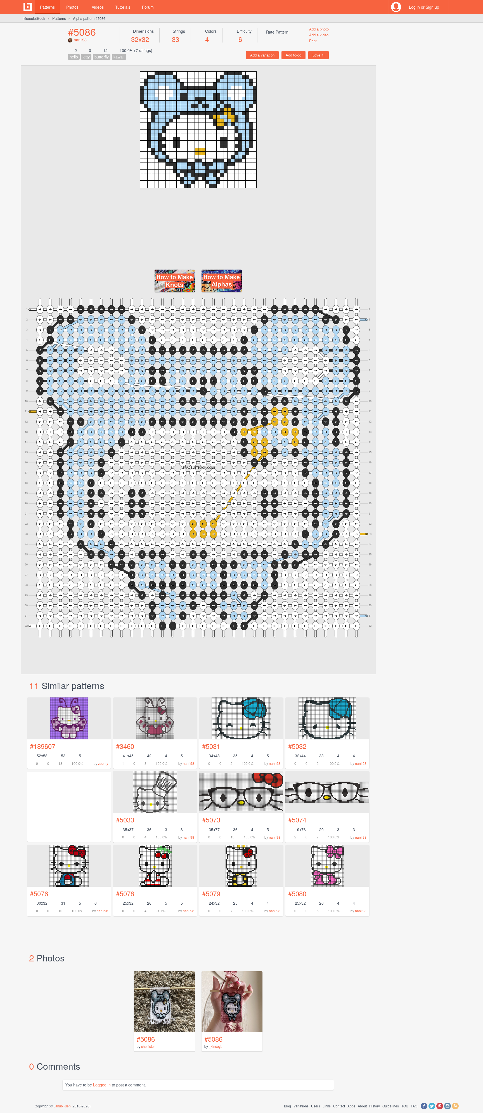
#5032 (297, 746)
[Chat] (455, 7)
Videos (98, 7)
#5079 (211, 893)
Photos (72, 7)
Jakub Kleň (62, 1105)
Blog (287, 1105)
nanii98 (80, 40)
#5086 (82, 31)
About (362, 1105)
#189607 (42, 746)
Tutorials (122, 7)
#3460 (125, 746)
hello (74, 57)
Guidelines (390, 1105)
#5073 (211, 819)
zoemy (103, 763)
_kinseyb (215, 1046)
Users (315, 1105)
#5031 (211, 746)
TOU (404, 1105)
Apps (351, 1105)
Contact (339, 1105)
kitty (86, 57)
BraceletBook (34, 18)
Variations (301, 1105)
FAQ (414, 1105)
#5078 (125, 893)
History (374, 1105)
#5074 (297, 819)
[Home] (28, 7)
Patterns (47, 7)
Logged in (102, 1085)
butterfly (101, 57)
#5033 (125, 819)
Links (327, 1105)
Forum (148, 7)
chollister (148, 1046)
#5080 (297, 893)
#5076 (39, 893)
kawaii (118, 57)
